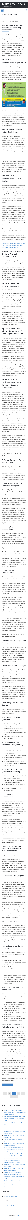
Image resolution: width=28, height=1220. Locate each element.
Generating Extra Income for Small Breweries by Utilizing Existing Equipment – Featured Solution (15, 1112)
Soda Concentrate (13, 21)
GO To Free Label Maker (10, 1196)
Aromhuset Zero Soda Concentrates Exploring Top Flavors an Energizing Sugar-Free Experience (13, 1150)
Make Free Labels (13, 4)
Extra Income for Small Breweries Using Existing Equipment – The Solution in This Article (14, 1118)
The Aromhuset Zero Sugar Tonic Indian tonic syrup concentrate (13, 27)
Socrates (17, 1215)
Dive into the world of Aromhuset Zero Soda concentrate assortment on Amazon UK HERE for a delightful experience (13, 245)
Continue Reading (8, 1084)
